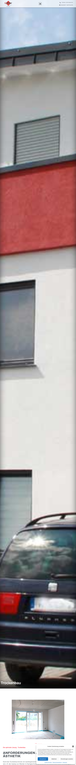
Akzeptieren (43, 759)
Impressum (65, 762)
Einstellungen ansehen (67, 759)
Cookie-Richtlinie (48, 762)
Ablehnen (54, 759)
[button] (73, 746)
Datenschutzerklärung (57, 762)
